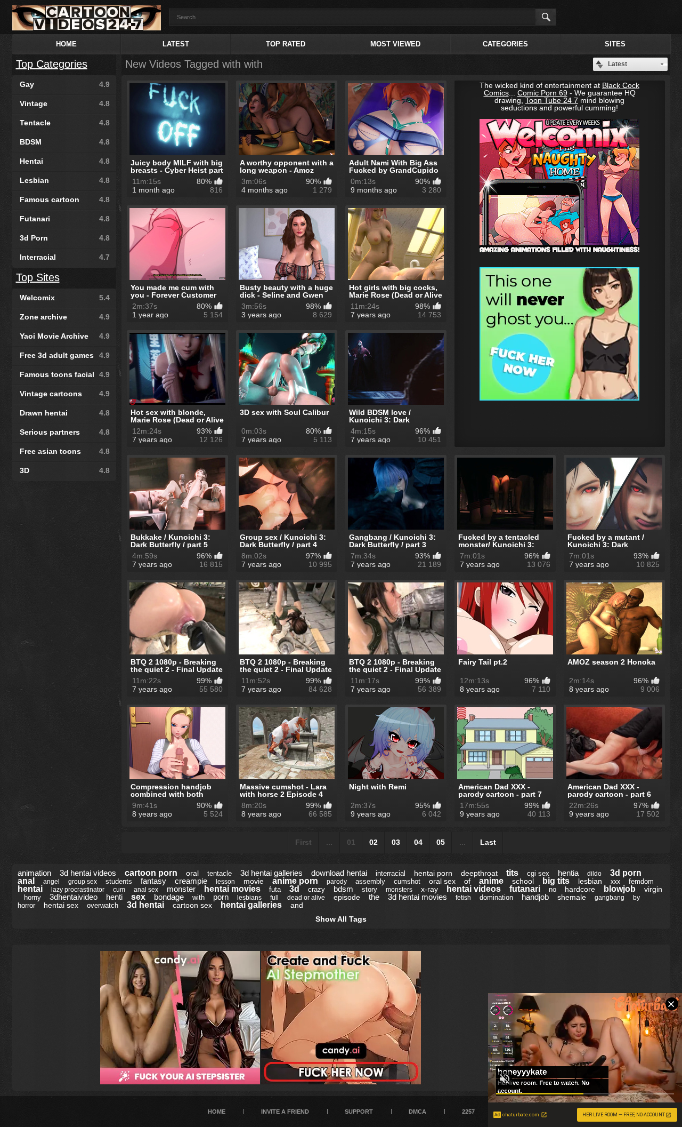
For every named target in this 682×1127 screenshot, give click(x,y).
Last (488, 842)
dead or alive (306, 897)
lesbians (249, 897)
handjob (535, 896)
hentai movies (232, 888)
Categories (505, 44)
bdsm (343, 888)
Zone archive (65, 317)
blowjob (620, 888)
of (467, 881)
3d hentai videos (88, 872)
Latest (176, 44)
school (523, 881)
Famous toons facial (65, 374)
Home (66, 44)
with (198, 897)
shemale (571, 897)
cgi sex (538, 873)
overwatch (102, 905)
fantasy (153, 880)
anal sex (146, 889)
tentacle (219, 873)
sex (138, 896)
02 (373, 842)
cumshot (407, 881)
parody (337, 881)
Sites (615, 44)
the (374, 896)
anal (26, 880)
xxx (615, 881)
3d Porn (65, 238)
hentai (30, 888)
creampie (191, 880)
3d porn (626, 872)
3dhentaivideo (74, 896)
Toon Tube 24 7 (551, 100)
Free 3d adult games (65, 355)
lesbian (590, 881)
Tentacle (65, 122)
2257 (468, 1111)
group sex (82, 881)
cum (119, 889)
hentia (568, 872)
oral (192, 873)
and (296, 905)
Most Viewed (395, 44)
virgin (653, 889)
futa (275, 889)
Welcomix (65, 297)
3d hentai (145, 904)
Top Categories (51, 64)
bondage (169, 896)
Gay (65, 84)
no (552, 889)
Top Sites (38, 277)
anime (491, 880)
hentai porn (433, 873)
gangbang (609, 897)
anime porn (295, 880)
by (636, 897)
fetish (463, 897)
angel (51, 881)
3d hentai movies (417, 896)
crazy (316, 889)
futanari (524, 888)
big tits (556, 880)
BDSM (65, 142)
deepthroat (479, 873)
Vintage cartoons (65, 393)
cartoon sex (192, 905)
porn (221, 896)
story (369, 889)
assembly (370, 881)
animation (34, 872)
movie (253, 881)
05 (440, 842)
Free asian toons (65, 451)
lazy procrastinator (77, 889)
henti (114, 896)
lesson (225, 881)
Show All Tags (341, 919)
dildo (594, 873)
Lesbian (65, 180)
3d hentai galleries (271, 872)
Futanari (65, 218)
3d (294, 888)
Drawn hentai (65, 413)
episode (347, 897)
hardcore (580, 889)
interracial (390, 873)
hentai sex (61, 905)
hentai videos (473, 888)
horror (26, 905)
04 (418, 842)
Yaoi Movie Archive (65, 336)
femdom (641, 881)
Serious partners (65, 432)
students (118, 881)
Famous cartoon (65, 199)
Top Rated (285, 44)
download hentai (339, 872)
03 (396, 842)
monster (181, 888)
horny (32, 897)
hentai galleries (251, 904)
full (274, 897)
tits (512, 872)
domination (496, 897)
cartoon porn (151, 872)
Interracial (65, 257)
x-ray (429, 889)
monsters (399, 889)
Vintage (65, 103)
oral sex (442, 881)
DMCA (417, 1111)
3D (65, 470)
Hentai (65, 161)
